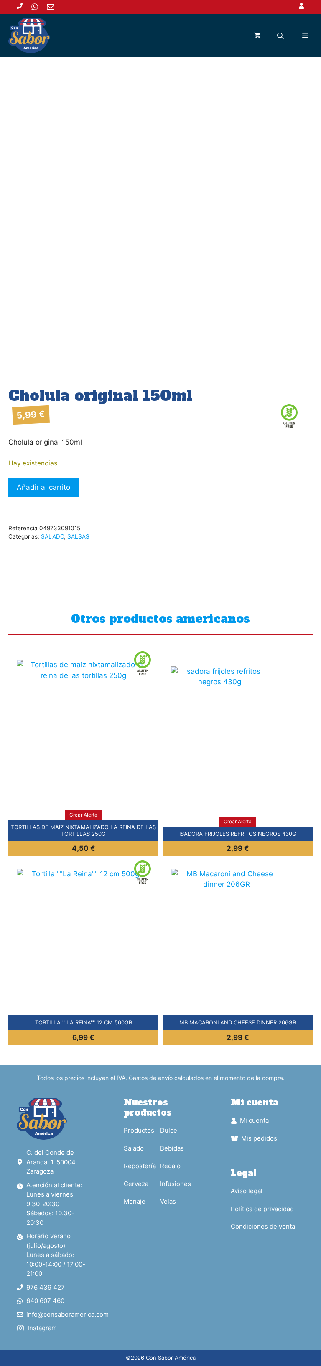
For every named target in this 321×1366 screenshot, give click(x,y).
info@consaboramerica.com (67, 1314)
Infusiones (175, 1184)
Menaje (134, 1201)
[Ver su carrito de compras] (257, 35)
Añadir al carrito (43, 487)
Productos (139, 1130)
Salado (134, 1148)
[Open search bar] (281, 35)
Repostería (140, 1166)
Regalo (170, 1166)
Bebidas (172, 1148)
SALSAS (78, 536)
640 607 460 (45, 1301)
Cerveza (136, 1184)
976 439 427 (45, 1287)
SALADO (52, 536)
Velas (168, 1201)
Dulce (168, 1130)
